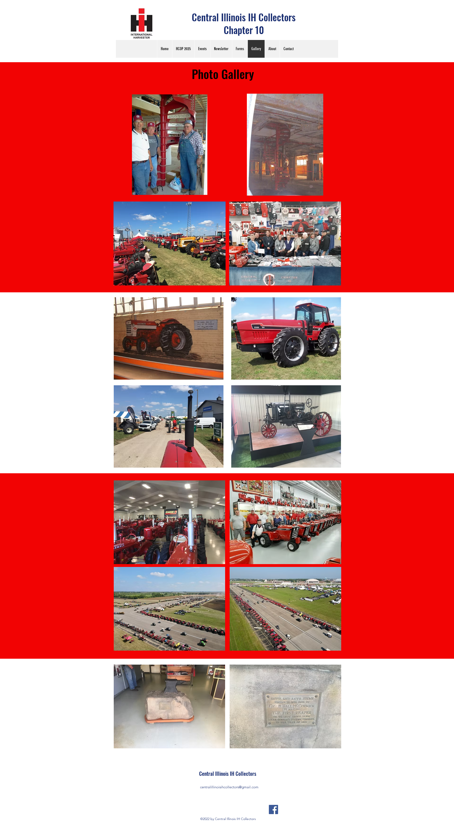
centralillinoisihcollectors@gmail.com (229, 787)
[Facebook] (273, 809)
